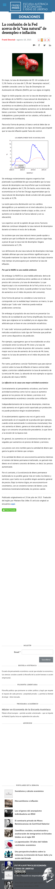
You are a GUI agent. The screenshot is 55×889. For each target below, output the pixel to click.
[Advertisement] (27, 754)
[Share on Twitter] (45, 45)
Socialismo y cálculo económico (29, 791)
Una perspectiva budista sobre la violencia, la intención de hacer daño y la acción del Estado (33, 854)
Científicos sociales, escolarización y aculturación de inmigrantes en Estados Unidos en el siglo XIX (33, 833)
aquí (13, 504)
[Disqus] (27, 543)
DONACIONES (29, 16)
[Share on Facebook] (39, 45)
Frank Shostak (8, 39)
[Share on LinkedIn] (50, 45)
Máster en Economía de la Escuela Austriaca (26, 709)
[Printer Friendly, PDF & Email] (9, 510)
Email (17, 652)
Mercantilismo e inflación (26, 801)
